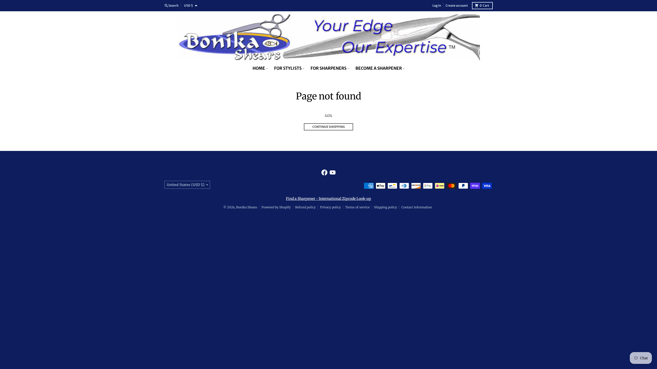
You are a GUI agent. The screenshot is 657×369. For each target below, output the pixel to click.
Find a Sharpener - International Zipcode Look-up (328, 198)
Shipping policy (385, 207)
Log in (436, 5)
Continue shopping (328, 127)
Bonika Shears (246, 207)
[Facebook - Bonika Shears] (324, 172)
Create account (457, 5)
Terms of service (357, 207)
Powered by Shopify (276, 207)
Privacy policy (330, 207)
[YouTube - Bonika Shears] (333, 172)
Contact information (416, 207)
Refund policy (305, 207)
